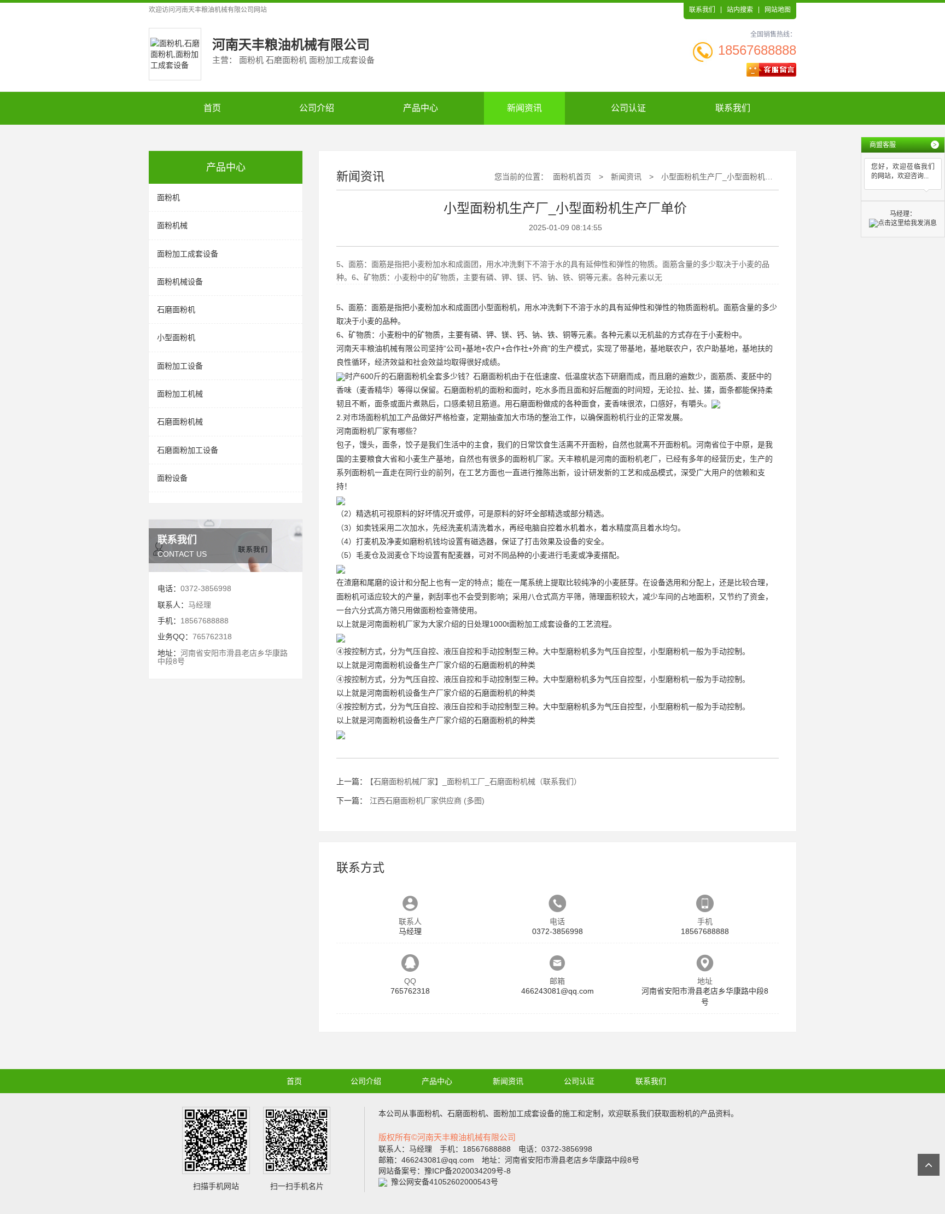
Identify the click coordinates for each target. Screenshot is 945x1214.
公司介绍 (316, 108)
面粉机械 (172, 225)
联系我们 (702, 10)
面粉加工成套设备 (187, 253)
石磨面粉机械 (180, 421)
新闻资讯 (524, 108)
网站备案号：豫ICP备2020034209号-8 (444, 1170)
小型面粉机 (176, 337)
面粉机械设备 (180, 281)
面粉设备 (172, 478)
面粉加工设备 (180, 365)
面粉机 (168, 197)
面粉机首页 (572, 176)
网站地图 (778, 10)
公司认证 (628, 108)
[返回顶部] (929, 1165)
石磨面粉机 (176, 309)
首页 (212, 108)
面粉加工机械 (180, 393)
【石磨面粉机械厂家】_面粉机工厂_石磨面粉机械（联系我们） (475, 781)
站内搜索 (740, 10)
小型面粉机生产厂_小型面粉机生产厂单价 (732, 176)
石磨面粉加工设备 (187, 450)
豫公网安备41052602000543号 (444, 1181)
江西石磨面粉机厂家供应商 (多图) (427, 800)
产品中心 (420, 108)
